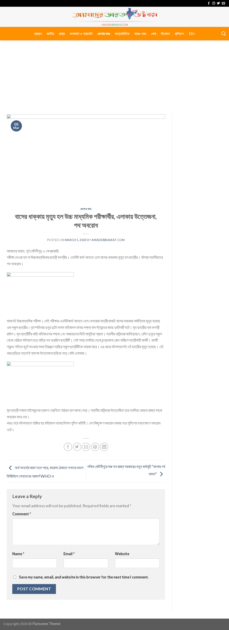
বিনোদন (165, 33)
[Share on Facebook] (68, 447)
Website (122, 554)
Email (69, 554)
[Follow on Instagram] (213, 3)
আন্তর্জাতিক (122, 33)
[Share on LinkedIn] (104, 447)
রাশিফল (179, 33)
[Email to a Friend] (86, 447)
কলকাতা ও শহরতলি (81, 33)
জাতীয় (50, 33)
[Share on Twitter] (77, 447)
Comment (21, 514)
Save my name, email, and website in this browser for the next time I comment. (84, 577)
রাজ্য (62, 33)
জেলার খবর (103, 33)
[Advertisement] (114, 74)
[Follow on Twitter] (218, 3)
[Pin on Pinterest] (95, 447)
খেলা (153, 33)
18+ (192, 33)
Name (18, 554)
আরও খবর (140, 33)
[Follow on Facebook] (208, 3)
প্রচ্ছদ (38, 33)
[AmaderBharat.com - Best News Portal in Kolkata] (114, 17)
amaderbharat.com (108, 240)
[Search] (223, 33)
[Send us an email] (223, 3)
